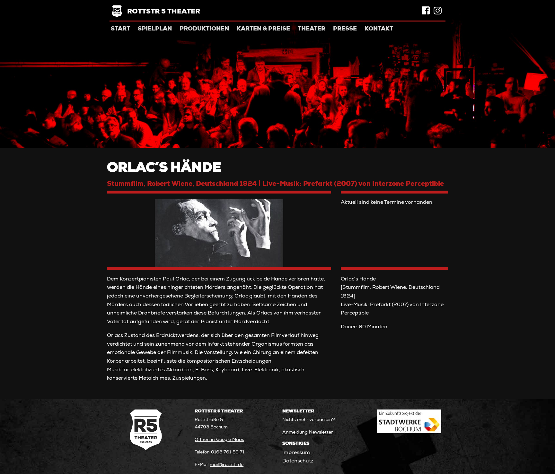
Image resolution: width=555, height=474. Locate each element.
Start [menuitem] (120, 29)
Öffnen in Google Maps (219, 440)
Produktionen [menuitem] (204, 29)
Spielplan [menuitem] (155, 29)
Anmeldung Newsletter (307, 432)
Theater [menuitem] (311, 29)
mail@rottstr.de (226, 465)
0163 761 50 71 (227, 452)
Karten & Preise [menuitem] (263, 29)
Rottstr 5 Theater (163, 12)
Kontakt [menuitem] (379, 29)
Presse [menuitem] (345, 29)
